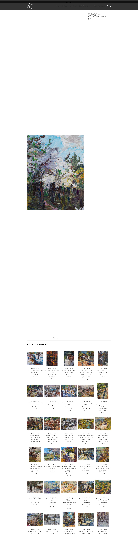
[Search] (108, 6)
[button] (62, 6)
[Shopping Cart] (110, 6)
